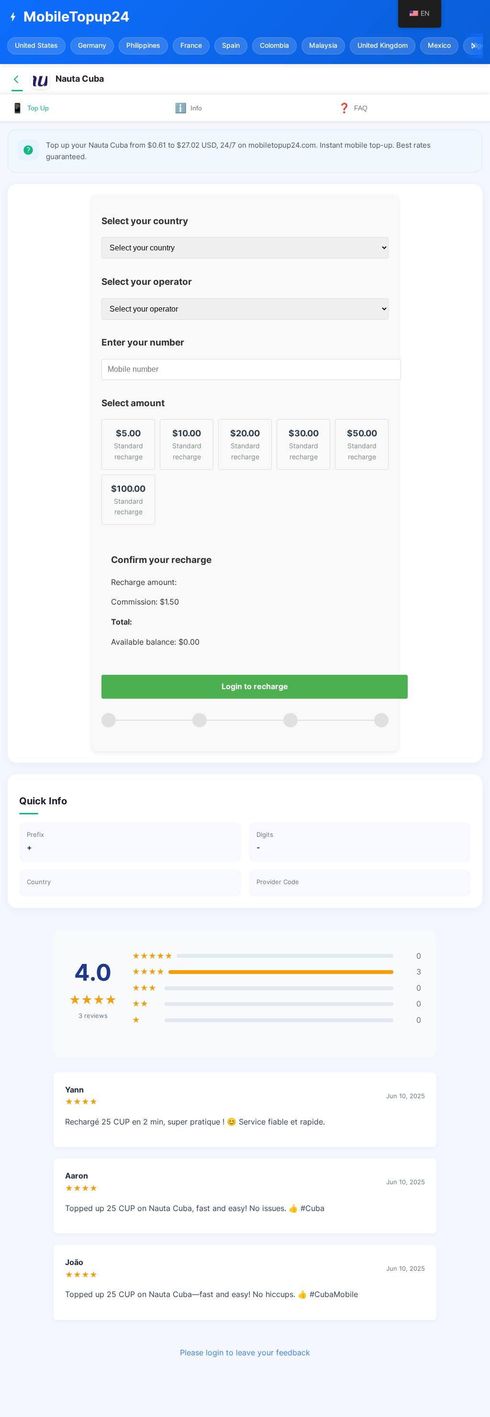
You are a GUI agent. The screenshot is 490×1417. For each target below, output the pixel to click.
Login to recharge (255, 686)
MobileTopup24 (68, 16)
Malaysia (323, 45)
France (191, 45)
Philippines (143, 45)
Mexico (439, 45)
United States (36, 45)
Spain (231, 45)
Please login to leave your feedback (245, 1352)
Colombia (274, 45)
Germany (92, 45)
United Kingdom (382, 45)
